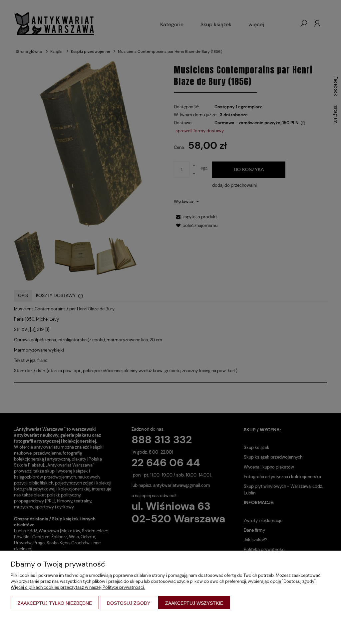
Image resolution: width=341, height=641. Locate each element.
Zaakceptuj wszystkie (194, 603)
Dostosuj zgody (128, 603)
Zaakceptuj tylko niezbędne (55, 603)
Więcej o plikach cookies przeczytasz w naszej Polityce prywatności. (78, 587)
